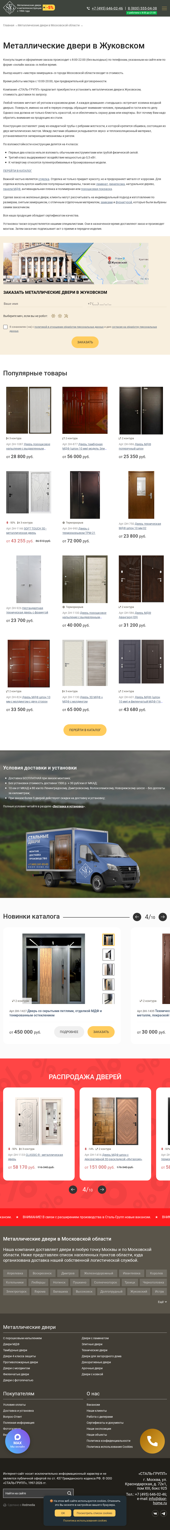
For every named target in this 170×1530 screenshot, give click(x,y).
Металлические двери (29, 1327)
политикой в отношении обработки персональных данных (69, 326)
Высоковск (84, 1291)
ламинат (102, 184)
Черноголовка (153, 1282)
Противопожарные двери (20, 1362)
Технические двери (94, 1350)
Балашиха (60, 1291)
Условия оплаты (14, 1404)
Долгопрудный (111, 1291)
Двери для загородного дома (101, 1356)
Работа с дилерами (100, 1416)
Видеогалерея (12, 1434)
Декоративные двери (96, 1362)
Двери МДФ (11, 1344)
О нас (93, 1394)
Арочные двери (92, 1368)
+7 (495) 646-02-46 (107, 8)
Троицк (130, 1282)
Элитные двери (92, 1344)
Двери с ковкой (92, 1374)
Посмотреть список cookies (94, 1513)
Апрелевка (15, 1273)
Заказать (85, 342)
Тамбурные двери (15, 1350)
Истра (159, 1291)
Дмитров (68, 1273)
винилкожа (117, 184)
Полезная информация (18, 1422)
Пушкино (79, 1282)
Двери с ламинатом (95, 1338)
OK (63, 1513)
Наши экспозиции (99, 1428)
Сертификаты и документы (105, 1422)
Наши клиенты (97, 1410)
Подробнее (69, 1032)
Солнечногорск (105, 1282)
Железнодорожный (98, 1273)
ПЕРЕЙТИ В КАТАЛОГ (17, 170)
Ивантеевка (131, 1273)
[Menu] (164, 8)
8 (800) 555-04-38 (142, 8)
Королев (156, 1273)
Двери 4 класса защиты (19, 1356)
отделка (43, 179)
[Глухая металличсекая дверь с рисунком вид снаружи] (53, 969)
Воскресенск (42, 1273)
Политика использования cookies (85, 1520)
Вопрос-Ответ (12, 1416)
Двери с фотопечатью (18, 1380)
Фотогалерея (12, 1428)
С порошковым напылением (22, 1338)
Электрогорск (16, 1291)
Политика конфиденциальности (108, 1440)
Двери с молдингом (16, 1368)
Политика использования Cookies (110, 1446)
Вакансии (93, 1404)
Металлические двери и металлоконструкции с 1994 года (29, 8)
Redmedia (28, 1505)
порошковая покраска (96, 189)
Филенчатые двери (16, 1374)
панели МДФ (12, 189)
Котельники (15, 1282)
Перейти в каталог (85, 730)
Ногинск (59, 1282)
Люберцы (38, 1282)
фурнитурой (124, 202)
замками (107, 202)
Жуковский (138, 1291)
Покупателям (18, 1394)
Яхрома (39, 1291)
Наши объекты (97, 1434)
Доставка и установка (18, 1410)
